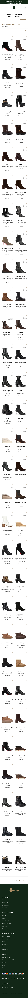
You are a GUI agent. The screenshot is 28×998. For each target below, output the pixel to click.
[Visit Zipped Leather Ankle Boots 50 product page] (7, 822)
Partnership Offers (6, 939)
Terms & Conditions (6, 985)
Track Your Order (6, 920)
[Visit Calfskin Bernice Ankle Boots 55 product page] (21, 315)
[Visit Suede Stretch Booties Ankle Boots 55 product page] (7, 175)
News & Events (6, 908)
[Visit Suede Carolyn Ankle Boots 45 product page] (21, 429)
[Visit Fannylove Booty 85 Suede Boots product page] (7, 37)
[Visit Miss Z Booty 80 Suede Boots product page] (7, 231)
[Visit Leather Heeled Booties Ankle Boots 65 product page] (7, 65)
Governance (5, 968)
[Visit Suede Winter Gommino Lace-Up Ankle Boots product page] (7, 259)
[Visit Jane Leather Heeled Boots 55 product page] (7, 681)
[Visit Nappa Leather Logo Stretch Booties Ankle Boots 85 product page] (21, 792)
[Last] (23, 880)
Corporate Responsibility (8, 960)
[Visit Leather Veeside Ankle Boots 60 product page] (7, 373)
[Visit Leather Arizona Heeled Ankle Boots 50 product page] (7, 597)
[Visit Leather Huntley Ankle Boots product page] (7, 93)
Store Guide (5, 902)
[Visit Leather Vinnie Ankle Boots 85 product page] (7, 345)
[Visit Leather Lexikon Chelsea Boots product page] (7, 315)
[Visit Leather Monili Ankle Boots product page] (21, 287)
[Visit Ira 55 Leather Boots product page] (21, 345)
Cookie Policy (5, 949)
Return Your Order (6, 923)
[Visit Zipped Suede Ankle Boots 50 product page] (7, 764)
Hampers (4, 926)
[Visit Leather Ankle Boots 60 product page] (21, 259)
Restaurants (5, 905)
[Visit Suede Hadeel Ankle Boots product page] (7, 429)
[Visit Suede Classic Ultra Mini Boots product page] (7, 625)
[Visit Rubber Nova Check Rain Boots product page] (7, 850)
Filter (22, 31)
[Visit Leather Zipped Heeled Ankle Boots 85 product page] (7, 401)
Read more (23, 19)
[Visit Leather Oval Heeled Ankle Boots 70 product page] (21, 373)
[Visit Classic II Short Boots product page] (21, 822)
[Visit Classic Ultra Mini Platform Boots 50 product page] (21, 625)
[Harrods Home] (14, 7)
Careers (4, 962)
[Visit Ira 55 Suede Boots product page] (21, 457)
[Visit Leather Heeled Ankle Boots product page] (7, 203)
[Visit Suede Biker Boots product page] (21, 65)
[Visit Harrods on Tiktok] (17, 978)
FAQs (3, 941)
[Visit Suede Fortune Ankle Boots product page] (21, 737)
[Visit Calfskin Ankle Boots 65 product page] (21, 147)
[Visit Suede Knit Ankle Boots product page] (21, 485)
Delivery (4, 915)
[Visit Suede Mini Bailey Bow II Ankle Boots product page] (21, 653)
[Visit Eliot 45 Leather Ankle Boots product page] (21, 681)
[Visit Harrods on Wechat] (23, 978)
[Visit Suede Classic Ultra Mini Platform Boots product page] (7, 709)
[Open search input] (6, 7)
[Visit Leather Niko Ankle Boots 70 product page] (21, 401)
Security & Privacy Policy (8, 987)
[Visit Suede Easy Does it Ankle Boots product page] (7, 287)
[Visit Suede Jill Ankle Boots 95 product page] (21, 37)
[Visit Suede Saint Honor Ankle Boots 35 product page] (21, 597)
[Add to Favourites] (13, 37)
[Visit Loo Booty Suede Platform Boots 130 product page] (21, 541)
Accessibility (5, 983)
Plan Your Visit (5, 900)
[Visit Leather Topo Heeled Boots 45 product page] (7, 792)
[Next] (19, 880)
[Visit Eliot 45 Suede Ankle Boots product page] (21, 709)
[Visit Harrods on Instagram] (14, 978)
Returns (4, 918)
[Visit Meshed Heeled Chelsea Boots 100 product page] (21, 231)
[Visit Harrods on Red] (20, 978)
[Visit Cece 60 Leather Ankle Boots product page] (21, 569)
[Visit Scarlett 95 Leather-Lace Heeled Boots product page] (21, 203)
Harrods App (5, 928)
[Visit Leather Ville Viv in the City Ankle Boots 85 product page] (7, 457)
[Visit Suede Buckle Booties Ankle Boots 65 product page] (7, 147)
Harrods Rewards (6, 936)
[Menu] (3, 7)
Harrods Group (6, 957)
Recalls (4, 947)
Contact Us (5, 944)
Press (3, 965)
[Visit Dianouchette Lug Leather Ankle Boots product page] (7, 653)
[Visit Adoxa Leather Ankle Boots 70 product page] (21, 850)
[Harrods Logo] (14, 890)
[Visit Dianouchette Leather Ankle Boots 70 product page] (7, 541)
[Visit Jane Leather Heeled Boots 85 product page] (7, 737)
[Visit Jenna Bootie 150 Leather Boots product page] (21, 93)
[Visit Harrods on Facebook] (11, 978)
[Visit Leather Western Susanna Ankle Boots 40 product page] (7, 569)
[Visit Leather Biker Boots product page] (7, 121)
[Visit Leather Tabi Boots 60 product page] (7, 513)
